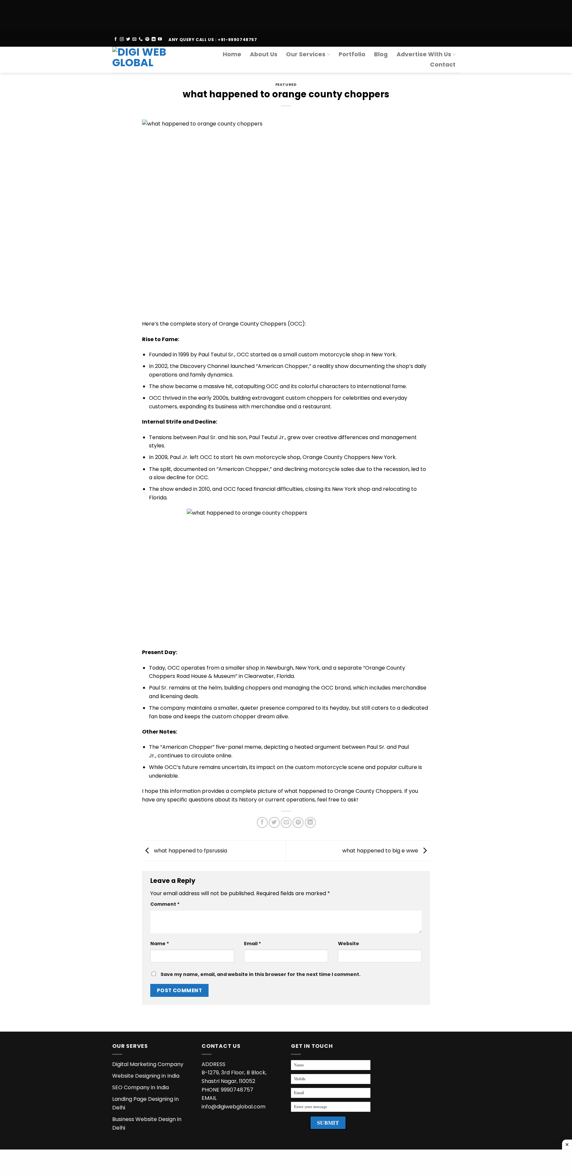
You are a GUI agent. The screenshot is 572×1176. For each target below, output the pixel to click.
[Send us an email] (134, 39)
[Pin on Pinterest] (298, 822)
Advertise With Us (424, 54)
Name (159, 943)
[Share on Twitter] (274, 822)
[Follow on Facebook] (116, 39)
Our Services (305, 54)
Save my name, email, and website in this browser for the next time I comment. (260, 974)
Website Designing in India (145, 1076)
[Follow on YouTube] (160, 39)
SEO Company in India (140, 1087)
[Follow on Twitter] (128, 39)
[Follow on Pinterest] (147, 39)
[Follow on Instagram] (122, 39)
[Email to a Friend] (286, 822)
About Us (263, 54)
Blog (381, 54)
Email (252, 943)
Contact (442, 65)
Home (232, 54)
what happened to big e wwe (380, 850)
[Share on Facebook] (262, 822)
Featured (286, 84)
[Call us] (141, 39)
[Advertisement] (198, 15)
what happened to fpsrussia (190, 850)
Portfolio (352, 54)
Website (348, 943)
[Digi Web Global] (144, 60)
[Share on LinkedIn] (310, 822)
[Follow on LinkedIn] (154, 39)
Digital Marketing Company (147, 1064)
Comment (165, 904)
